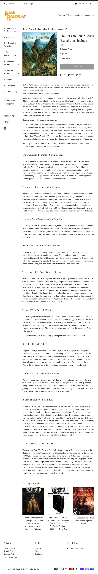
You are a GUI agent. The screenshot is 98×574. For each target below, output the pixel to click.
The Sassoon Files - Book (84, 518)
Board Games (9, 86)
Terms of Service (10, 557)
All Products (9, 116)
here (83, 336)
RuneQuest (8, 80)
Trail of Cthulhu (73, 125)
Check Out (90, 4)
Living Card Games (11, 72)
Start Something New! (10, 93)
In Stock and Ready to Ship (10, 53)
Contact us (39, 554)
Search (38, 548)
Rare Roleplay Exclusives (10, 44)
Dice (11, 110)
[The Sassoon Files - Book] (83, 501)
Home (6, 122)
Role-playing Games (11, 62)
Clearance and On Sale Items (10, 29)
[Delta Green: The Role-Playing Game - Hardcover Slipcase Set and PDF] (58, 501)
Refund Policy (9, 551)
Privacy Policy (9, 548)
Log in (24, 4)
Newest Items (9, 37)
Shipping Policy (10, 554)
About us (38, 551)
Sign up (32, 4)
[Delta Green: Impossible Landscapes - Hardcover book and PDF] (33, 501)
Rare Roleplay (20, 569)
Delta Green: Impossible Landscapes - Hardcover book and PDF (33, 520)
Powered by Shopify (32, 569)
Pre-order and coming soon (9, 102)
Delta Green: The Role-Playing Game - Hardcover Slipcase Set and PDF (58, 520)
